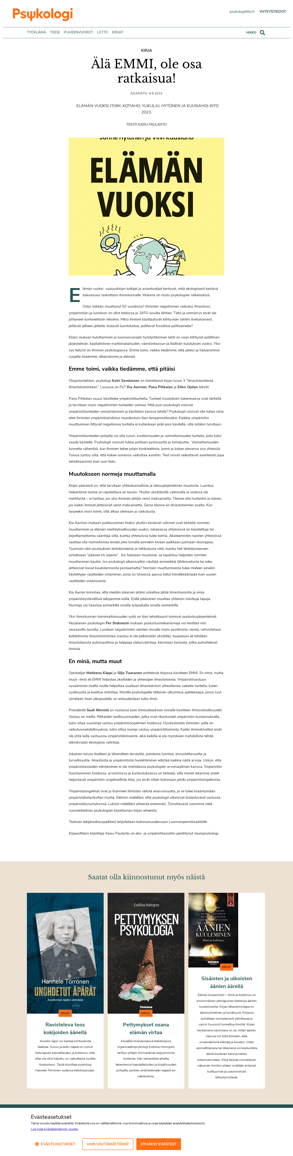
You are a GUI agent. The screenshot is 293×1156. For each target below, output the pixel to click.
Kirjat (117, 32)
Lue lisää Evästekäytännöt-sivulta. (54, 1129)
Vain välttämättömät (108, 1144)
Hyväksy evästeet (159, 1144)
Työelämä (36, 32)
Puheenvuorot (78, 32)
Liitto (102, 32)
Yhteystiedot (272, 11)
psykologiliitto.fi (242, 11)
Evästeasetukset (58, 1144)
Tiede (55, 32)
